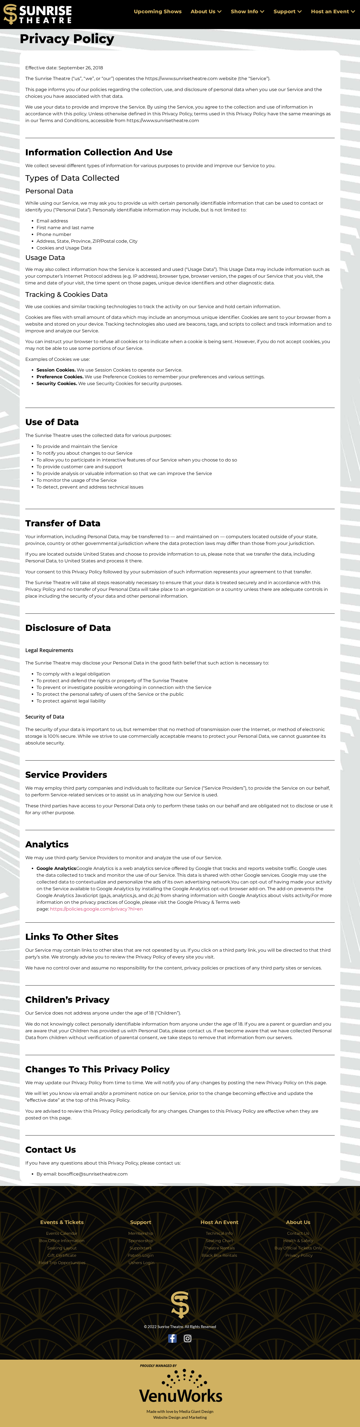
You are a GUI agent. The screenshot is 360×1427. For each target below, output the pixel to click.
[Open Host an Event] (353, 12)
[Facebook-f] (172, 1338)
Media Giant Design (196, 1411)
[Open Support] (299, 12)
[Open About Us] (219, 12)
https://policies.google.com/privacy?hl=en (96, 909)
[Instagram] (187, 1338)
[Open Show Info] (262, 12)
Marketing (198, 1417)
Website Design (167, 1417)
